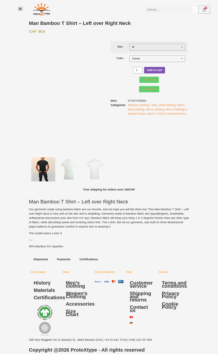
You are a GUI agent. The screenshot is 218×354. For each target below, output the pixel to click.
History (42, 283)
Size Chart (72, 312)
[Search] (195, 10)
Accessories (78, 304)
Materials (44, 290)
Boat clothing (167, 105)
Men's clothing (155, 109)
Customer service (141, 284)
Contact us (139, 308)
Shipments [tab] (40, 259)
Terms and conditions (174, 284)
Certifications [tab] (88, 259)
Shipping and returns (140, 297)
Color (120, 58)
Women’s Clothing (76, 295)
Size (120, 46)
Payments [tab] (64, 259)
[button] (20, 8)
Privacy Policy (170, 295)
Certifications (46, 297)
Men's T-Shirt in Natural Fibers (166, 113)
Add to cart (154, 70)
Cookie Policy (170, 305)
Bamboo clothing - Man (142, 105)
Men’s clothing (75, 284)
